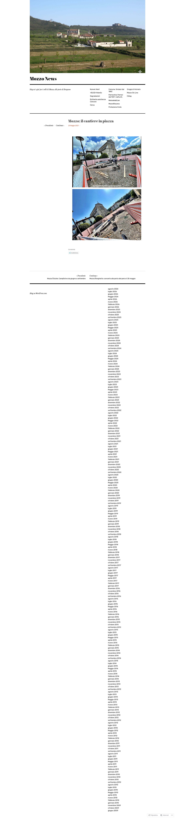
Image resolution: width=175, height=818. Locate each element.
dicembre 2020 (114, 464)
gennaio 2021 (113, 462)
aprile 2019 (112, 516)
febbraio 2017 (113, 583)
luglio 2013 (112, 694)
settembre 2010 (114, 782)
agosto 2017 (113, 568)
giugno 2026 (113, 294)
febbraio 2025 (113, 335)
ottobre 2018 (113, 532)
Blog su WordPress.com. (38, 293)
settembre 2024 (114, 348)
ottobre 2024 (113, 346)
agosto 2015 (113, 630)
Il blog (129, 96)
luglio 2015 (112, 632)
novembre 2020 (114, 467)
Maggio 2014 (113, 669)
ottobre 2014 (113, 656)
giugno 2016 (113, 604)
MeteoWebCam (114, 100)
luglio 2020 (112, 477)
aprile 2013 (112, 702)
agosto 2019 (113, 506)
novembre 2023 (114, 374)
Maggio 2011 (113, 761)
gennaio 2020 (113, 493)
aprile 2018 (112, 547)
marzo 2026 (113, 302)
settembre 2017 (114, 565)
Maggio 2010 (113, 792)
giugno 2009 (113, 810)
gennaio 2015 (113, 648)
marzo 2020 (113, 488)
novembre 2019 (114, 498)
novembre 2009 (114, 805)
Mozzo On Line (132, 93)
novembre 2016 (114, 591)
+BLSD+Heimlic (96, 93)
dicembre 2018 (114, 526)
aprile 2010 (112, 795)
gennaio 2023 (113, 400)
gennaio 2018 (113, 555)
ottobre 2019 (113, 501)
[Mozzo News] (87, 36)
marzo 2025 (113, 333)
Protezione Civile (115, 107)
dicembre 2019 (114, 495)
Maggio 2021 (113, 452)
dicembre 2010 (114, 774)
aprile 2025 (112, 330)
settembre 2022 (114, 410)
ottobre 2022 (113, 408)
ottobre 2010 (113, 780)
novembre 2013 (114, 684)
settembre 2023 (114, 379)
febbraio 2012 (113, 738)
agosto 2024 (113, 351)
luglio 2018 (112, 539)
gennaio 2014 (113, 679)
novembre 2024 (114, 343)
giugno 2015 (113, 635)
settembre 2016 (114, 596)
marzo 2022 (113, 426)
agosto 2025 (113, 320)
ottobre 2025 (113, 315)
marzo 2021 (112, 457)
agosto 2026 (113, 289)
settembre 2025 (114, 317)
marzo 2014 (112, 674)
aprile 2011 (112, 764)
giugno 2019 (113, 511)
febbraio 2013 (113, 707)
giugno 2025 (113, 325)
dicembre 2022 (114, 402)
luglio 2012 (112, 725)
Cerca (92, 105)
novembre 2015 (114, 622)
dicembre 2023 (114, 371)
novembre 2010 (114, 777)
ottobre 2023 (113, 377)
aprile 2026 (112, 299)
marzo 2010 (112, 798)
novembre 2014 (114, 653)
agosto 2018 (113, 537)
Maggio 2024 (113, 359)
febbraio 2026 (113, 304)
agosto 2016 (113, 599)
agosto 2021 (113, 444)
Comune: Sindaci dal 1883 (116, 90)
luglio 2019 (112, 508)
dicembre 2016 (114, 588)
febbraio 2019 (113, 521)
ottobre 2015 (113, 625)
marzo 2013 (112, 705)
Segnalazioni (95, 96)
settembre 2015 (114, 627)
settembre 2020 (114, 472)
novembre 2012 (114, 715)
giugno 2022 (113, 418)
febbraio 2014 (113, 676)
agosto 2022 (113, 413)
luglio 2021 (112, 446)
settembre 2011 (114, 751)
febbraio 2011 (113, 769)
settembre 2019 (114, 503)
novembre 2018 (114, 529)
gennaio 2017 (113, 586)
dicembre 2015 (114, 619)
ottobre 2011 (113, 749)
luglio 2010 (112, 787)
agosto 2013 (113, 692)
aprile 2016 (112, 609)
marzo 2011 (112, 767)
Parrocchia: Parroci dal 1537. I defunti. (116, 96)
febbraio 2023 (113, 397)
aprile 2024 (112, 361)
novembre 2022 (114, 405)
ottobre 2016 (113, 594)
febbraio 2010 (113, 800)
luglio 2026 (112, 291)
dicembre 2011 (113, 743)
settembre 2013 (114, 689)
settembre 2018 (114, 534)
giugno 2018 (113, 542)
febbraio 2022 (113, 428)
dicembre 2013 (114, 681)
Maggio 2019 (113, 514)
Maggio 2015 (113, 638)
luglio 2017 (112, 570)
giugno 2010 (113, 790)
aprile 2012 (112, 733)
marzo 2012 (112, 736)
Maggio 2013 (113, 699)
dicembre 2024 (114, 340)
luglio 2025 (112, 322)
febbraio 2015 (113, 645)
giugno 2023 (113, 387)
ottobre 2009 (113, 808)
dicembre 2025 (114, 309)
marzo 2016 (112, 612)
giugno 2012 (113, 728)
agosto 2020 (113, 475)
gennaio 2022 (113, 431)
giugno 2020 (113, 480)
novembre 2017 (114, 560)
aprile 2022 (112, 423)
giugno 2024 (113, 356)
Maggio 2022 (113, 421)
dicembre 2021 (114, 433)
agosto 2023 (113, 382)
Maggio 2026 (113, 297)
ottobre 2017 (113, 563)
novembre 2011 (114, 746)
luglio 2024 (112, 353)
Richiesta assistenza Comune (98, 100)
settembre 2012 (114, 720)
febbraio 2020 (114, 490)
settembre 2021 (114, 441)
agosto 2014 (113, 661)
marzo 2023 (113, 395)
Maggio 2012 (113, 730)
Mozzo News (43, 78)
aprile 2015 (112, 640)
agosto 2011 (113, 754)
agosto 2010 (113, 785)
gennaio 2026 (113, 307)
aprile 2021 (112, 454)
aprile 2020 (112, 485)
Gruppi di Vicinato (133, 89)
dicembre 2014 (114, 650)
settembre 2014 (114, 658)
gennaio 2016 (113, 617)
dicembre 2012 (114, 712)
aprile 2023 (112, 392)
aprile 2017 (112, 578)
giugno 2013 (113, 697)
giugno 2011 (112, 759)
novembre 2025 (114, 312)
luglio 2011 (112, 756)
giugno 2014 (113, 666)
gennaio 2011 (113, 772)
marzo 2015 (112, 643)
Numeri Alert (95, 89)
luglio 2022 (112, 415)
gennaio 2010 (113, 803)
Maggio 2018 (113, 545)
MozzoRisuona (114, 104)
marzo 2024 (113, 364)
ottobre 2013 (113, 687)
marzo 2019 (112, 519)
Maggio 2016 (113, 607)
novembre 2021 (114, 436)
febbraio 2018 (113, 552)
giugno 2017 (113, 573)
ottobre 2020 (113, 470)
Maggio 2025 (113, 328)
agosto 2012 (113, 723)
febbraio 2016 (113, 614)
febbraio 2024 (113, 366)
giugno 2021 (113, 449)
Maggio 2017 (113, 576)
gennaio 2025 (113, 338)
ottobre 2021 (113, 439)
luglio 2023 (112, 384)
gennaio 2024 (113, 369)
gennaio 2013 (113, 710)
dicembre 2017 (114, 557)
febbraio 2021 (113, 459)
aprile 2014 (112, 671)
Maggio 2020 (113, 483)
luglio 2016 (112, 601)
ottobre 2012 (113, 718)
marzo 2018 (112, 550)
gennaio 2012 (113, 741)
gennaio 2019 (113, 524)
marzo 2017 (112, 581)
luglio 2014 (112, 663)
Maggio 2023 (113, 390)
